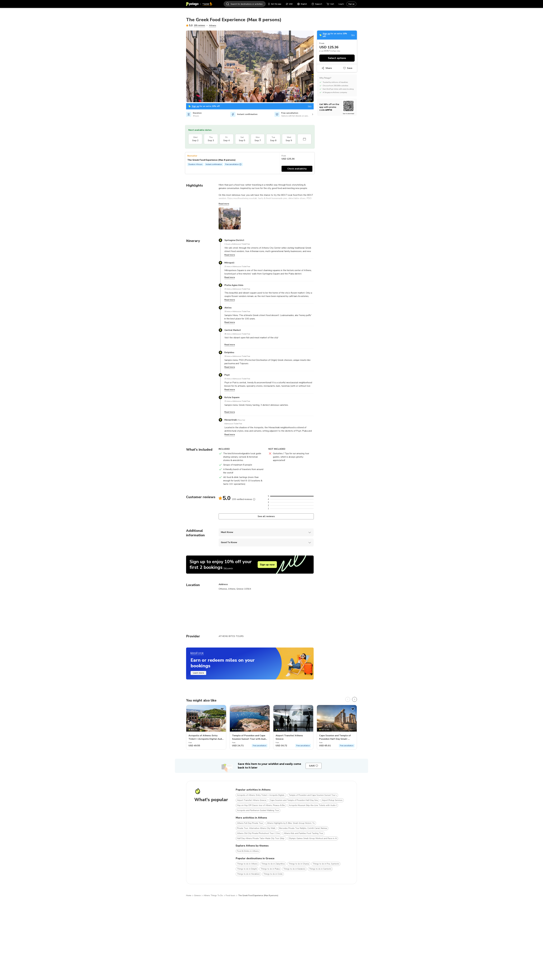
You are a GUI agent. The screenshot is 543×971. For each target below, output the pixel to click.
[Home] (199, 4)
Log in (341, 4)
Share (329, 68)
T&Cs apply (228, 568)
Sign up (351, 4)
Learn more (198, 673)
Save (349, 68)
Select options (337, 58)
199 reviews (199, 25)
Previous (184, 66)
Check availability (297, 168)
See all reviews (266, 516)
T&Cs (309, 106)
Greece (197, 895)
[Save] (222, 709)
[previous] (347, 699)
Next (315, 66)
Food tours (230, 895)
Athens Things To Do (213, 895)
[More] (254, 499)
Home (188, 895)
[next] (354, 699)
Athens (212, 25)
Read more (224, 203)
